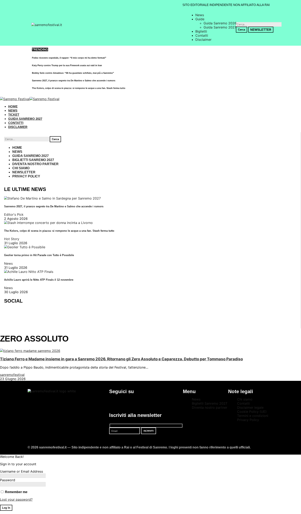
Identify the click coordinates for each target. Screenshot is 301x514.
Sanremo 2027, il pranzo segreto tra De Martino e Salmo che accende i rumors (73, 80)
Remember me (15, 492)
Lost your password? (16, 499)
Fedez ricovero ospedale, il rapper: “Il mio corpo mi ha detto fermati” (69, 58)
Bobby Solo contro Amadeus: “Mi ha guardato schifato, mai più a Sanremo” (73, 73)
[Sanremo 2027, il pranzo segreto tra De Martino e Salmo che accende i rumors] (52, 198)
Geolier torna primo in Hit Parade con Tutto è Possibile (39, 255)
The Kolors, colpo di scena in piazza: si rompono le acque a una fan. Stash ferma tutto (78, 88)
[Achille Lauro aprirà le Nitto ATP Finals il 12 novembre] (28, 272)
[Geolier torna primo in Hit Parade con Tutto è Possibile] (24, 247)
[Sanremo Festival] (29, 99)
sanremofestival (12, 375)
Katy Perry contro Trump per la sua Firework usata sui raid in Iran (67, 65)
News (8, 263)
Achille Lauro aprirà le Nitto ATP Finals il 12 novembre (38, 279)
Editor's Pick (14, 214)
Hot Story (11, 239)
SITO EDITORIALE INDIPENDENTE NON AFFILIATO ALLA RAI (226, 5)
